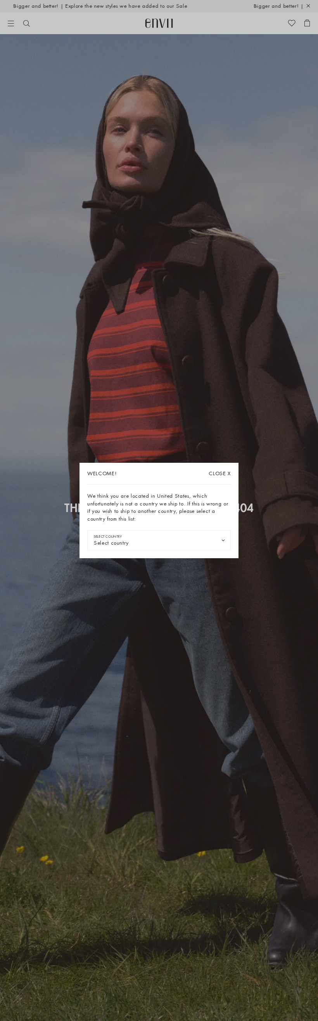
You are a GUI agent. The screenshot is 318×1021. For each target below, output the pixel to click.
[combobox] (159, 540)
